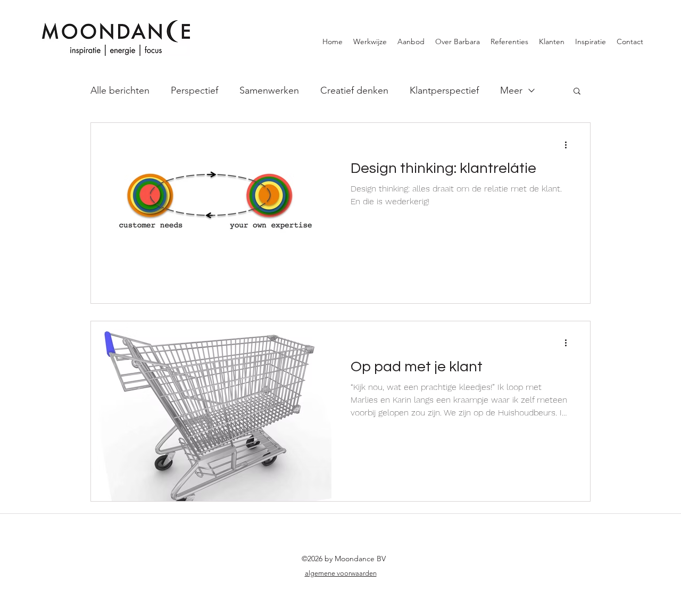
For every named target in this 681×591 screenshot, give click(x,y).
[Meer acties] (569, 144)
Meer (511, 90)
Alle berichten (120, 90)
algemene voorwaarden (341, 573)
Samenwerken (269, 90)
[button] (577, 91)
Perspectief (194, 90)
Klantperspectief (444, 90)
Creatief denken (354, 90)
